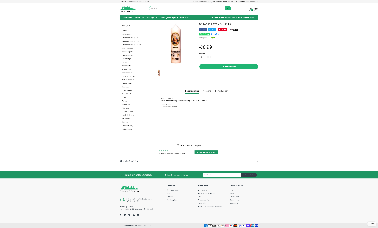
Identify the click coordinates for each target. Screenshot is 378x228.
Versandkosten (204, 200)
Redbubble (234, 203)
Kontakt (170, 197)
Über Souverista (173, 190)
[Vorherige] (257, 161)
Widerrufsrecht (204, 203)
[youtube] (138, 215)
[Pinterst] (129, 215)
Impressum (202, 190)
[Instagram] (134, 215)
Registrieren (254, 1)
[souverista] (128, 9)
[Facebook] (121, 215)
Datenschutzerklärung (206, 193)
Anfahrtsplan (172, 200)
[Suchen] (228, 8)
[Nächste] (255, 161)
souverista (129, 225)
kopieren (216, 34)
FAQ (168, 193)
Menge (202, 54)
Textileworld (234, 197)
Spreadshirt (234, 200)
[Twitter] (125, 215)
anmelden (242, 1)
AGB (200, 197)
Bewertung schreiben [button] (206, 152)
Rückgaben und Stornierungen (210, 206)
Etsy (231, 190)
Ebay (232, 193)
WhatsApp (205, 34)
